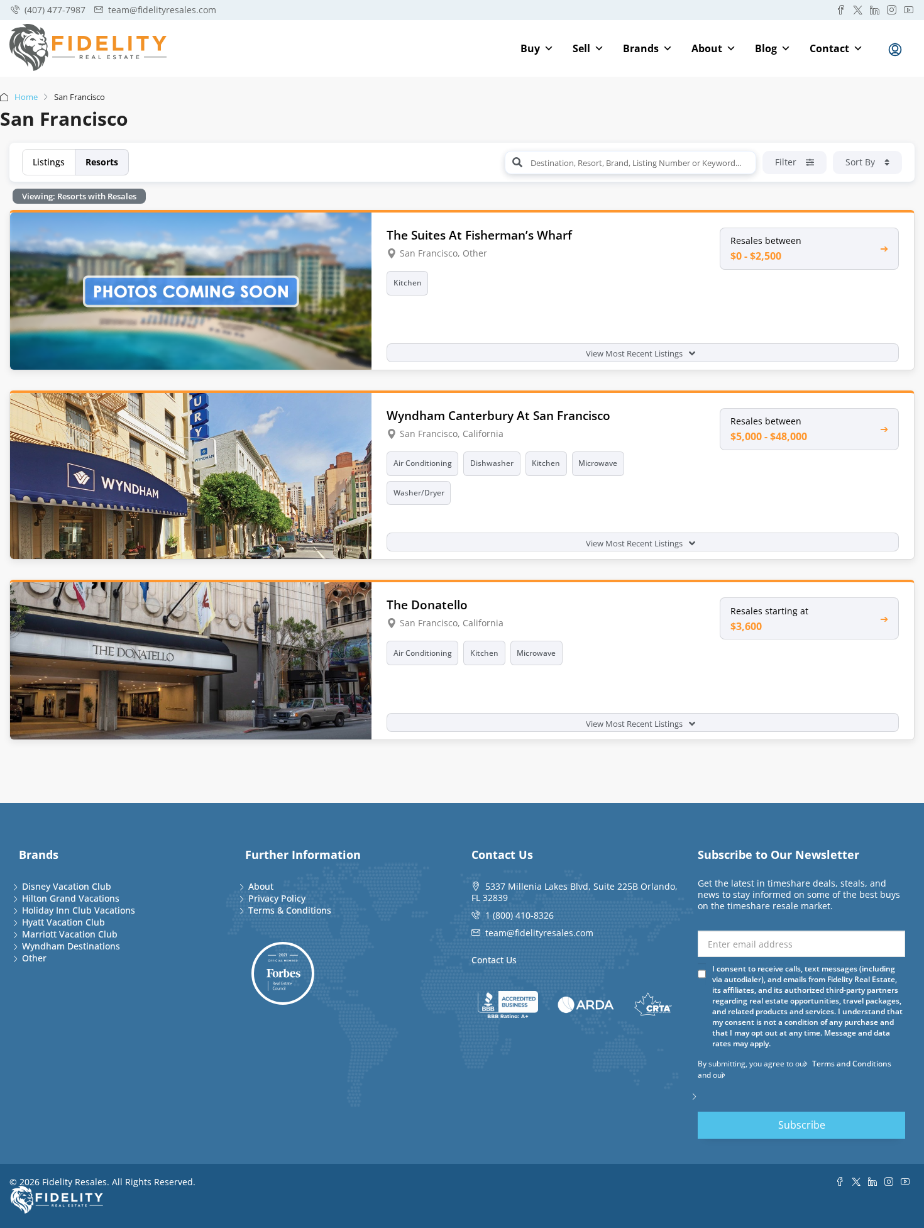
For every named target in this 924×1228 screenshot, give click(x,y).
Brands (641, 48)
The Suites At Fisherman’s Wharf (479, 234)
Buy (530, 48)
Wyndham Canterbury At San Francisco (498, 415)
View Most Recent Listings (635, 353)
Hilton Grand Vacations (70, 898)
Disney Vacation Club (66, 886)
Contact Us (494, 960)
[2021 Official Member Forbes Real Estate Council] (282, 973)
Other (34, 958)
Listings (49, 162)
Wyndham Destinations (71, 946)
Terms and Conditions (851, 1063)
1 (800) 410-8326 (519, 915)
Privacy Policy (276, 898)
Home (26, 96)
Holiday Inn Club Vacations (78, 910)
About (706, 48)
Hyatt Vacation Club (63, 922)
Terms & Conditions (289, 910)
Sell (581, 48)
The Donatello (427, 604)
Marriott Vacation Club (70, 934)
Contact (829, 48)
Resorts (101, 162)
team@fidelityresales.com (539, 933)
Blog (766, 48)
